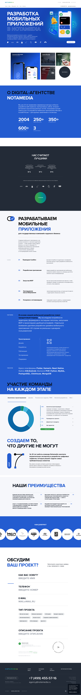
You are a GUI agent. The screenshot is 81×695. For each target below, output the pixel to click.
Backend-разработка (61, 398)
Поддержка (22, 359)
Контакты (24, 6)
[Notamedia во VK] (66, 691)
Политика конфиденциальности (71, 681)
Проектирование (24, 339)
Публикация (23, 351)
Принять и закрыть (73, 692)
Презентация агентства (11, 678)
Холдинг (59, 2)
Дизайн (21, 343)
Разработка (22, 347)
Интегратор (73, 2)
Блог (17, 6)
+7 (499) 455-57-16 (63, 6)
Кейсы (10, 6)
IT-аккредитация (73, 682)
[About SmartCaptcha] (29, 655)
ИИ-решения (14, 6)
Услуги (6, 6)
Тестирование (23, 355)
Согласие (30, 651)
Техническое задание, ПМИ (43, 398)
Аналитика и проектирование (17, 398)
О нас (20, 6)
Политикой (35, 652)
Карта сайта (74, 683)
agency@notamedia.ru (72, 6)
